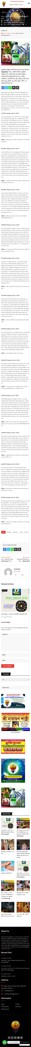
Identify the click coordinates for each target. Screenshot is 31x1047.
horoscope (15, 532)
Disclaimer (18, 1006)
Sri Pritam (17, 569)
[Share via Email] (13, 87)
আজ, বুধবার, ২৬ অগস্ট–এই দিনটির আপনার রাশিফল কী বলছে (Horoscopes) (7, 832)
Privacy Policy (5, 1006)
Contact (17, 1004)
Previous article (6, 557)
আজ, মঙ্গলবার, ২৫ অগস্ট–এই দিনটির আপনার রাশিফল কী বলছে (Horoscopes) (23, 875)
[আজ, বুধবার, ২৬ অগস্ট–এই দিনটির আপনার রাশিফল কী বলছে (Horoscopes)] (7, 823)
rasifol (21, 532)
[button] (29, 3)
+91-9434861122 (8, 991)
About (2, 1004)
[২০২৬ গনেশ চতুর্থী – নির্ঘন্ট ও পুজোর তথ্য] (23, 907)
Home (4, 33)
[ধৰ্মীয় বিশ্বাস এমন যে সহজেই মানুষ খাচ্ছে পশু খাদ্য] (23, 885)
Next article (26, 557)
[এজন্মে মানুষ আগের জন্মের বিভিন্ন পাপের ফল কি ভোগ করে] (7, 907)
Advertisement (5, 1009)
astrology (9, 532)
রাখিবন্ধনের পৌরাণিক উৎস (6, 873)
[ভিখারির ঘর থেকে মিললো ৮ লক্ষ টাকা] (7, 844)
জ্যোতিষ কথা (4, 30)
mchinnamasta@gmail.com (11, 994)
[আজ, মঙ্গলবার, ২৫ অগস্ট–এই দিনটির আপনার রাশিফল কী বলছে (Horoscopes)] (23, 866)
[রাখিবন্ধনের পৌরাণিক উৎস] (7, 866)
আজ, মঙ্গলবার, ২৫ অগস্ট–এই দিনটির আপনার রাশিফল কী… (14, 614)
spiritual (26, 532)
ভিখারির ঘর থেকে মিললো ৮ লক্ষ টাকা (8, 976)
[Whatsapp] (10, 87)
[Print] (17, 87)
